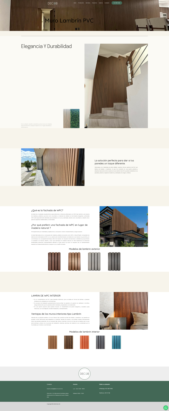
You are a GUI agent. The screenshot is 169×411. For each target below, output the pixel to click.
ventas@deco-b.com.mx (56, 388)
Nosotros (94, 2)
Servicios (88, 2)
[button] (117, 3)
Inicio (75, 2)
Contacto (107, 2)
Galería (101, 2)
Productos (81, 2)
